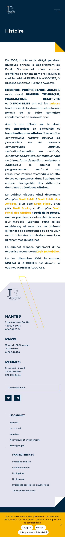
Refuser (40, 527)
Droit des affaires (21, 461)
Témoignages (17, 445)
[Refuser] (61, 524)
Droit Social (21, 208)
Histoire (14, 422)
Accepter (27, 527)
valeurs (55, 103)
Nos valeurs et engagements (25, 439)
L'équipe (14, 434)
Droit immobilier (21, 467)
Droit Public (27, 199)
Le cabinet (17, 415)
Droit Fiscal (42, 204)
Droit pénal (18, 473)
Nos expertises (23, 454)
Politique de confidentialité (33, 532)
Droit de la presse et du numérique (30, 484)
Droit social (18, 479)
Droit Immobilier (47, 251)
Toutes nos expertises (23, 490)
